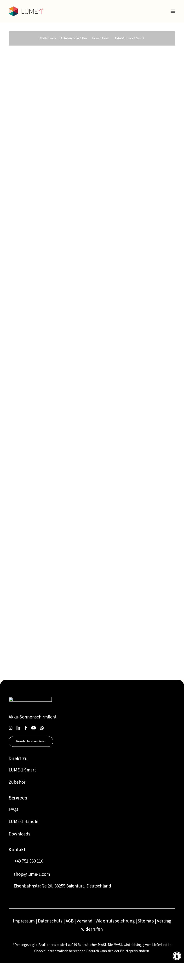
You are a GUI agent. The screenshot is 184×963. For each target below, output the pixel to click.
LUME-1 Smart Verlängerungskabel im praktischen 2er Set (55, 623)
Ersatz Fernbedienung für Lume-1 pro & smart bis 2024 (53, 467)
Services (18, 798)
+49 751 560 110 (28, 861)
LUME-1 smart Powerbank (45, 154)
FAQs (13, 809)
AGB (70, 921)
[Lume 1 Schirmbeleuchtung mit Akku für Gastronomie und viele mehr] (26, 11)
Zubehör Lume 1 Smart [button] (129, 38)
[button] (173, 11)
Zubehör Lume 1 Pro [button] (74, 38)
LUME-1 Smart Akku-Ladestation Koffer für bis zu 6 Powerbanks (52, 232)
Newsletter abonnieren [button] (31, 741)
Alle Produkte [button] (48, 38)
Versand (84, 921)
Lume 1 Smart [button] (101, 38)
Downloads (19, 834)
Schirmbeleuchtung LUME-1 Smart (54, 66)
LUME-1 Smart (22, 770)
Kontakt (17, 849)
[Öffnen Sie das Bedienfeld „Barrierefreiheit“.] (176, 955)
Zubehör (17, 782)
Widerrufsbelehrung (115, 921)
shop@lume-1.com (32, 874)
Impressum (24, 921)
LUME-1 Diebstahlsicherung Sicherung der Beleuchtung (54, 310)
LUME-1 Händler (24, 821)
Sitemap (146, 921)
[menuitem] (48, 38)
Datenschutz (50, 921)
